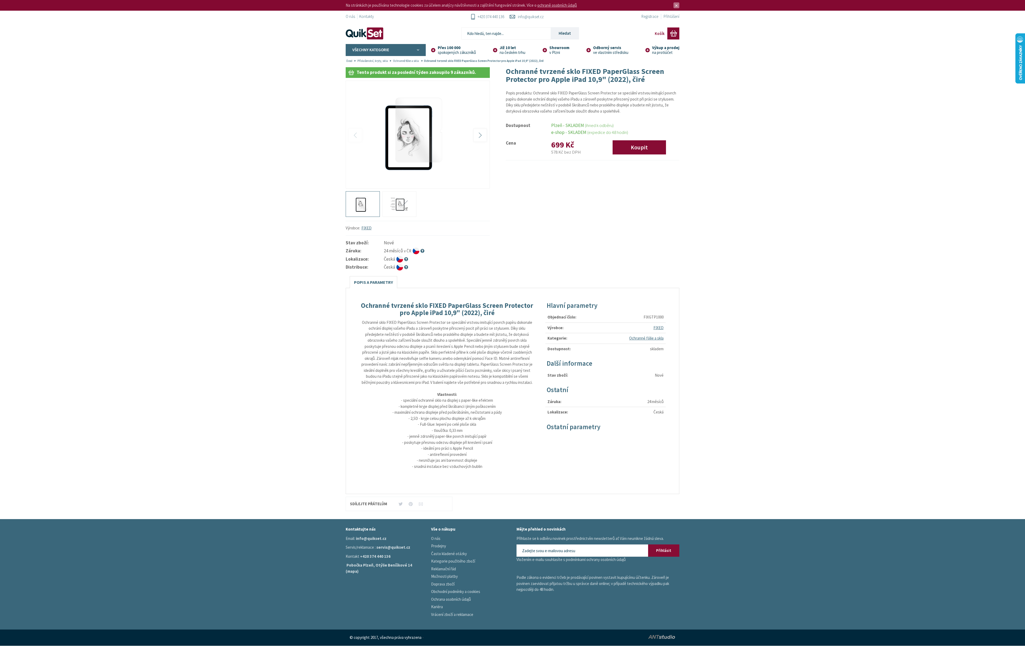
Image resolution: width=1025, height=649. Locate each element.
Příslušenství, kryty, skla (372, 61)
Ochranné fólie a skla (406, 61)
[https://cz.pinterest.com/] (410, 503)
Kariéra (437, 606)
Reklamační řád (443, 568)
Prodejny (438, 545)
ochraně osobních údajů (557, 5)
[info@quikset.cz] (420, 503)
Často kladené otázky (449, 553)
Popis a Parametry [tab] (373, 282)
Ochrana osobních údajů (451, 599)
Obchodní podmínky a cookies (455, 591)
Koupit (639, 147)
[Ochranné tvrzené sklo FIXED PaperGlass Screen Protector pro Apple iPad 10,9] (418, 135)
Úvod (349, 61)
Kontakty (366, 16)
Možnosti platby (444, 576)
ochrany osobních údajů (606, 559)
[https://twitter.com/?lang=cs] (400, 503)
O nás (350, 16)
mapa (352, 571)
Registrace (649, 16)
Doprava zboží (443, 584)
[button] (480, 135)
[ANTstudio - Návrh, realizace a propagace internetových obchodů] (623, 638)
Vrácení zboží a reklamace (452, 614)
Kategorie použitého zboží (453, 561)
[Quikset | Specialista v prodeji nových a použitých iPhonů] (366, 33)
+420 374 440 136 (491, 16)
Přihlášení (671, 16)
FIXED (366, 227)
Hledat (565, 33)
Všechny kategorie (370, 49)
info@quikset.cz (531, 16)
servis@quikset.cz (393, 547)
